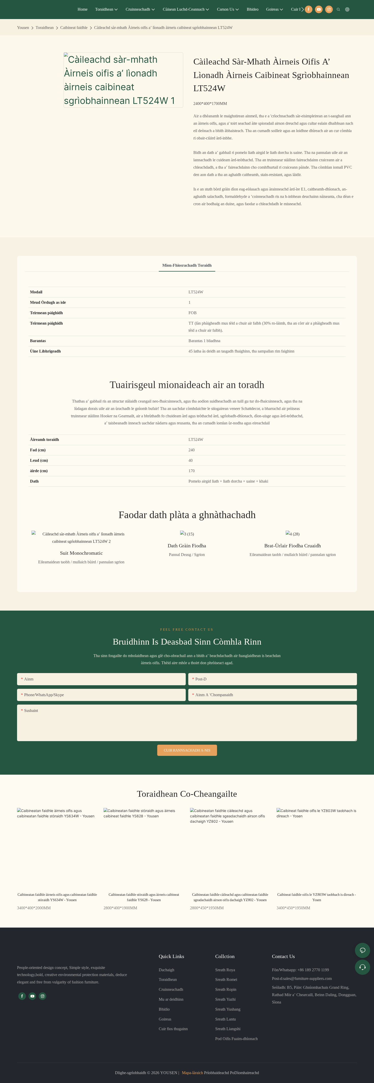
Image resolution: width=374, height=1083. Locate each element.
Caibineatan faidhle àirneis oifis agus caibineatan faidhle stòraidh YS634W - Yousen (57, 897)
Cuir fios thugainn (173, 1028)
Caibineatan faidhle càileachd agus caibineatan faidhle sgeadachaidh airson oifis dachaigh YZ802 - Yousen (230, 897)
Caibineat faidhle (74, 27)
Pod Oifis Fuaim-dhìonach (236, 1038)
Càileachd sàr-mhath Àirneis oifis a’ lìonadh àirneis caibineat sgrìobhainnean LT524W (163, 27)
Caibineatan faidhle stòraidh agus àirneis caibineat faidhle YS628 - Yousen (144, 897)
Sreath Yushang (227, 1009)
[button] (302, 9)
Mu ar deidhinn (171, 999)
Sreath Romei (226, 979)
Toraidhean (45, 27)
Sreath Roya (225, 969)
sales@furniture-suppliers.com (307, 978)
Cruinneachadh (171, 989)
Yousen (23, 27)
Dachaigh (166, 969)
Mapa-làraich (192, 1072)
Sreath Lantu (225, 1019)
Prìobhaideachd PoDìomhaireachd (231, 1072)
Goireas (165, 1019)
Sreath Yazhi (225, 999)
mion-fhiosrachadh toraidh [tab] (187, 265)
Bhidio (164, 1009)
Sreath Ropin (225, 989)
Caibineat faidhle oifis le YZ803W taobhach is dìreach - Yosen (316, 897)
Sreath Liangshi (227, 1028)
